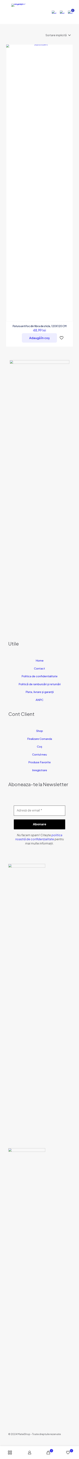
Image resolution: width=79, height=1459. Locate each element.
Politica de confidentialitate (39, 676)
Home (40, 660)
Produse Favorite (39, 762)
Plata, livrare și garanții (40, 692)
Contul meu (39, 754)
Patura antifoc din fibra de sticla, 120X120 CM (40, 326)
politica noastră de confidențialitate (38, 837)
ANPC (39, 699)
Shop (39, 730)
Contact (39, 668)
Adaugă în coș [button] (39, 338)
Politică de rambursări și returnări (40, 684)
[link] (26, 1002)
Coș (39, 746)
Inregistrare (39, 770)
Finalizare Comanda (39, 738)
